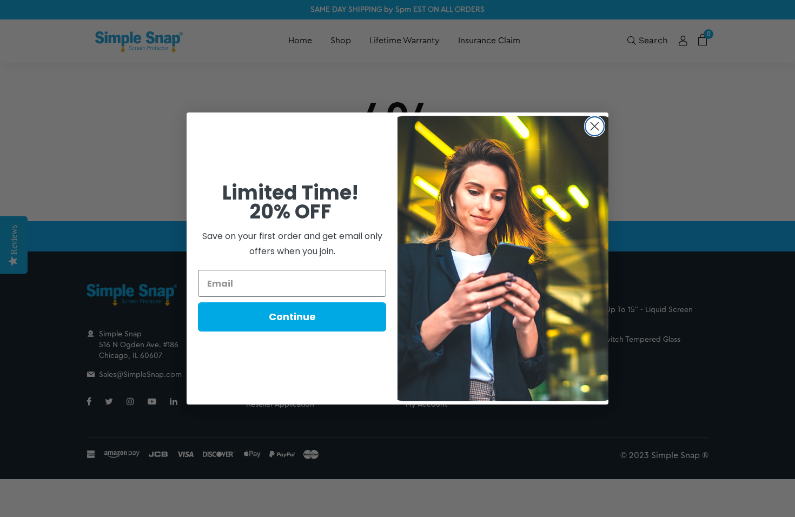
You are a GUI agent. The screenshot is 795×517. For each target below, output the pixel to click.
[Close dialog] (594, 126)
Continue (292, 316)
